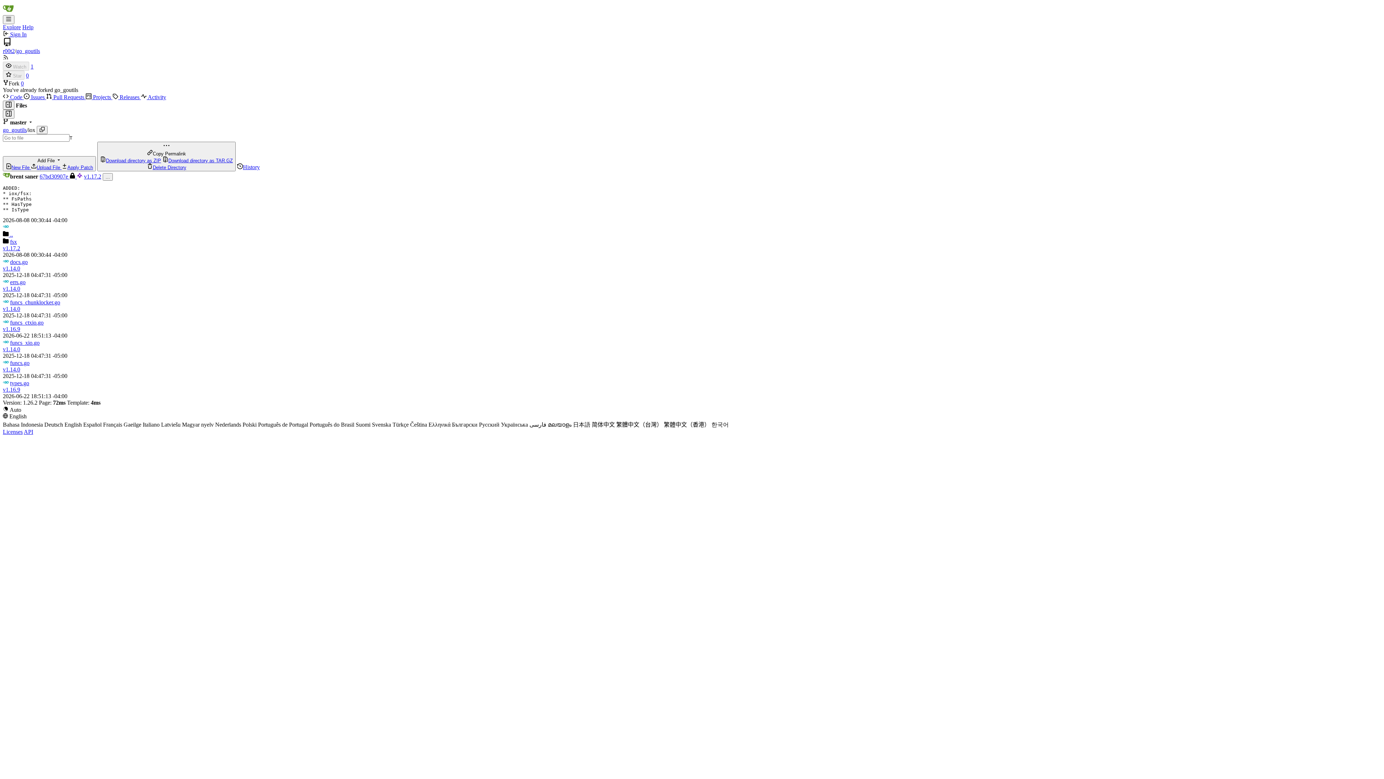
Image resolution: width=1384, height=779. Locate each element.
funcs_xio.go (25, 343)
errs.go (18, 282)
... (108, 177)
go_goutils (28, 51)
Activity (156, 97)
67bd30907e (55, 176)
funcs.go (20, 363)
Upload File (49, 167)
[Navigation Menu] (8, 19)
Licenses (13, 432)
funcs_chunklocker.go (35, 302)
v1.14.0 (11, 268)
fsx (13, 242)
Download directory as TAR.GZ (200, 160)
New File (21, 167)
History (251, 167)
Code (16, 97)
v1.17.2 (92, 176)
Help (28, 27)
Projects (102, 97)
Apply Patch (80, 167)
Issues (38, 97)
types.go (19, 383)
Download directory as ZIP (133, 160)
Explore (12, 27)
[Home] (8, 12)
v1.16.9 (11, 329)
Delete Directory (169, 167)
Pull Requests (69, 97)
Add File (52, 164)
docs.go (19, 262)
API (28, 432)
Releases (129, 97)
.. (11, 235)
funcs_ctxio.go (27, 323)
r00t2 (9, 51)
